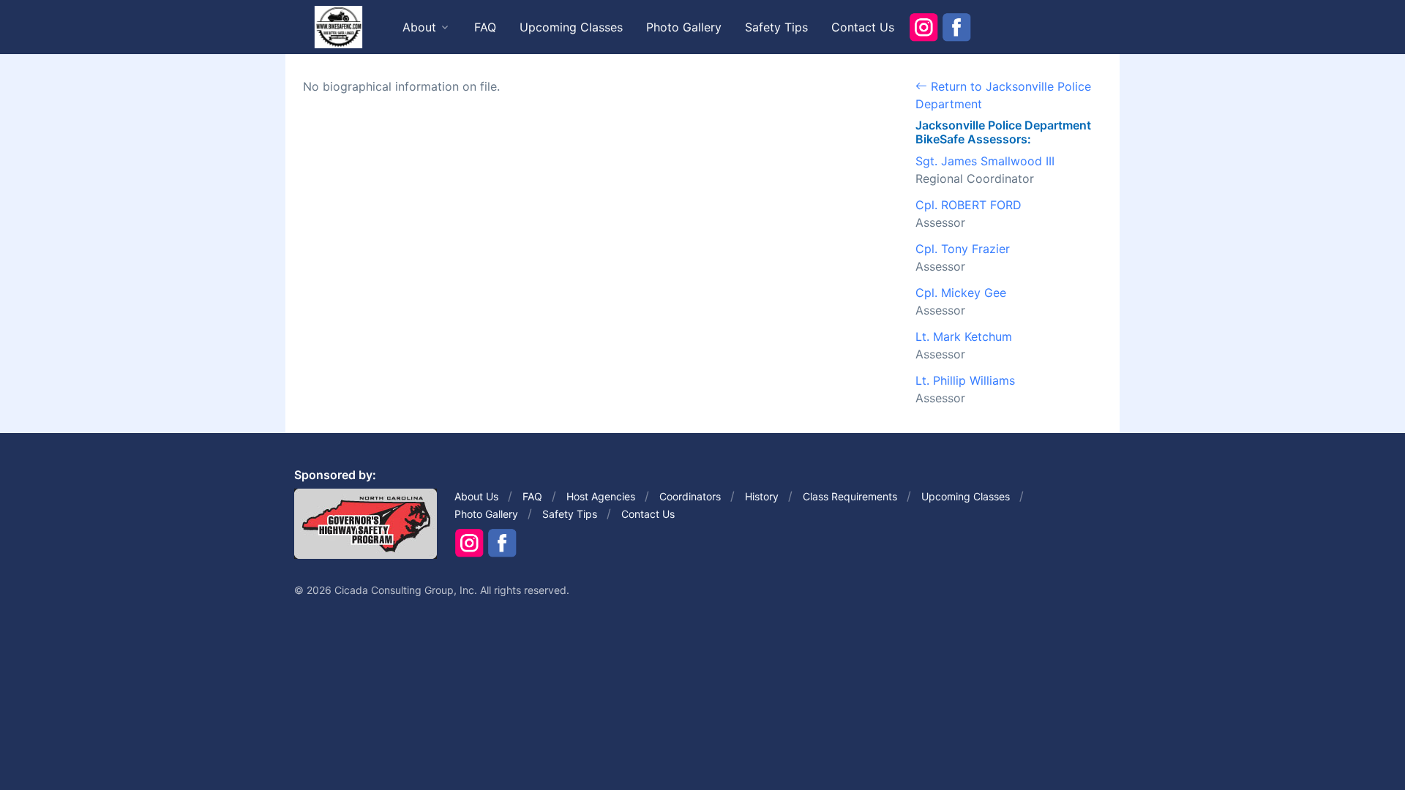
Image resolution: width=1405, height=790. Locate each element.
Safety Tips (776, 27)
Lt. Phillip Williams (965, 380)
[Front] (338, 26)
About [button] (419, 27)
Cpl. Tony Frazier (962, 248)
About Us (476, 496)
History (762, 496)
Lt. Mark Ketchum (963, 336)
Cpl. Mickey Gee (960, 292)
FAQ (485, 27)
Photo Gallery (684, 27)
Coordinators (690, 496)
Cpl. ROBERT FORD (968, 205)
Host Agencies (600, 496)
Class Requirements (850, 496)
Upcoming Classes (571, 27)
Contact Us (862, 27)
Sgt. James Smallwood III (984, 161)
